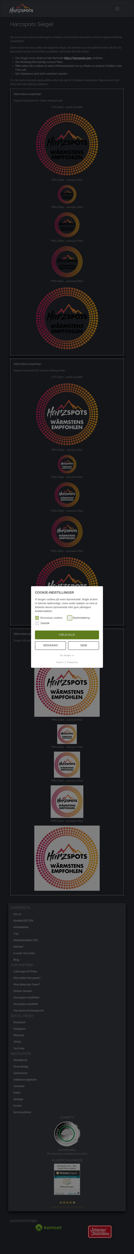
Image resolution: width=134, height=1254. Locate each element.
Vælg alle (67, 634)
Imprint (59, 662)
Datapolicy (72, 662)
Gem (83, 645)
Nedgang (50, 645)
